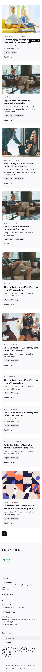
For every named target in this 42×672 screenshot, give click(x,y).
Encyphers (19, 666)
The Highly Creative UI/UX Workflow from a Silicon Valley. (21, 288)
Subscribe (7, 643)
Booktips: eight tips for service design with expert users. (18, 165)
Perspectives (19, 115)
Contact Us (35, 40)
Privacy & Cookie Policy (14, 669)
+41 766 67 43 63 (8, 612)
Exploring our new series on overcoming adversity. (17, 101)
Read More (8, 120)
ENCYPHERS (12, 550)
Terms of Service (30, 669)
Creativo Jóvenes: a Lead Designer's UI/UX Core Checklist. (21, 349)
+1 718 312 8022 (8, 594)
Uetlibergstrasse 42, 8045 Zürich (14, 607)
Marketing (14, 300)
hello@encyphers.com (10, 624)
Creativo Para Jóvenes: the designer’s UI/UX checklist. (16, 228)
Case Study (9, 115)
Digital (7, 300)
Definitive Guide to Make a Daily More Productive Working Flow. (19, 446)
